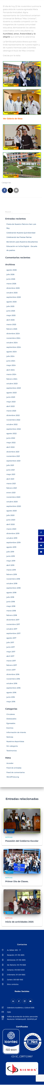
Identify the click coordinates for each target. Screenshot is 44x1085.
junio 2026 (10, 279)
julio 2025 (10, 306)
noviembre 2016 (13, 679)
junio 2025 (10, 311)
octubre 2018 (11, 583)
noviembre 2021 (13, 456)
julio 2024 (10, 356)
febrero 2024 (11, 379)
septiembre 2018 (13, 588)
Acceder (9, 763)
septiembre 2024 (13, 347)
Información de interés (16, 732)
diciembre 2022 (13, 415)
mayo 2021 (10, 474)
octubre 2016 (11, 683)
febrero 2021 (11, 488)
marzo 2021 (11, 483)
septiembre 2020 (13, 506)
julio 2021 (10, 465)
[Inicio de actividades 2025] (22, 902)
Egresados (10, 723)
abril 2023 (10, 406)
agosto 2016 (11, 692)
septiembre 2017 (13, 633)
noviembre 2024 (13, 338)
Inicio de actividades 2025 (19, 922)
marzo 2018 (11, 611)
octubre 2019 (11, 538)
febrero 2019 (11, 574)
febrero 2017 (11, 665)
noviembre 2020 (13, 497)
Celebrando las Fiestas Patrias (19, 237)
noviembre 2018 (13, 579)
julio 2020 (10, 515)
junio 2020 (10, 520)
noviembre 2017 (13, 624)
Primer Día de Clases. (17, 881)
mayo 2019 (10, 561)
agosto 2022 (11, 433)
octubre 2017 (11, 629)
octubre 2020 (12, 502)
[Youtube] (30, 1001)
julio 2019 (10, 552)
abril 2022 (10, 447)
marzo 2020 (11, 529)
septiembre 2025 (13, 297)
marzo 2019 (11, 570)
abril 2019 (10, 565)
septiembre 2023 (13, 388)
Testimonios (11, 751)
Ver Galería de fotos (13, 118)
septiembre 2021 (13, 461)
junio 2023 (10, 397)
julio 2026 (10, 274)
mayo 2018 (10, 606)
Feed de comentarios (15, 772)
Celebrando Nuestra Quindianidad (20, 233)
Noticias (16, 183)
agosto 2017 (11, 638)
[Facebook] (19, 1001)
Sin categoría (12, 746)
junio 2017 (10, 647)
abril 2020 (10, 524)
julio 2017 (10, 642)
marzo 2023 (11, 411)
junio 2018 (10, 602)
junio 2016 (10, 697)
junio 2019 (10, 556)
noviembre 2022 (13, 420)
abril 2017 (10, 656)
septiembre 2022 (13, 429)
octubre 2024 (12, 343)
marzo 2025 (11, 324)
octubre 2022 (11, 424)
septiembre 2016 (13, 688)
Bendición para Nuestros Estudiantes (22, 242)
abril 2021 (10, 479)
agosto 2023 (11, 393)
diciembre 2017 (12, 620)
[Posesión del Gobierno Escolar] (22, 821)
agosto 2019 (11, 547)
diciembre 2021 (12, 452)
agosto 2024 (11, 352)
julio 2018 (10, 597)
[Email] (13, 1001)
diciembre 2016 (12, 674)
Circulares (10, 714)
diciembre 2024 (13, 333)
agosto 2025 (11, 302)
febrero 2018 (11, 615)
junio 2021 (10, 470)
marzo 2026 (11, 284)
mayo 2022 (10, 442)
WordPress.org (12, 777)
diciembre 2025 (13, 288)
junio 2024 (10, 361)
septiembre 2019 (13, 542)
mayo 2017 (10, 652)
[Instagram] (24, 1001)
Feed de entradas (13, 768)
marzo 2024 (11, 374)
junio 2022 (10, 438)
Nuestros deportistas (15, 741)
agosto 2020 (11, 511)
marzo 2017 (11, 661)
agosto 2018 (11, 592)
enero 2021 (10, 493)
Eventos (9, 728)
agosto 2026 (11, 270)
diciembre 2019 (12, 533)
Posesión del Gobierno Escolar (21, 841)
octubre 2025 (11, 293)
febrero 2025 (11, 329)
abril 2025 (10, 320)
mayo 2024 (11, 365)
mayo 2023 (10, 402)
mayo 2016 (10, 701)
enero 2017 (10, 670)
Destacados (11, 719)
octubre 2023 (11, 384)
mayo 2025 (10, 315)
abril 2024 (10, 370)
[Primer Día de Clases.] (22, 861)
